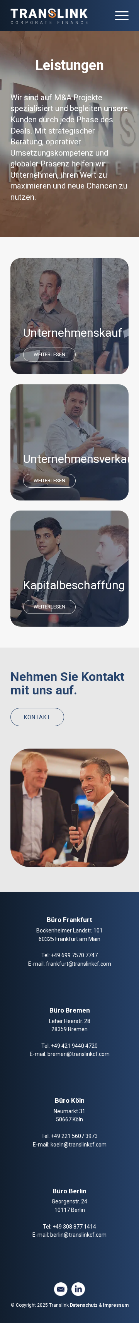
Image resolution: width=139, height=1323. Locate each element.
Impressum (116, 1305)
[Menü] (118, 15)
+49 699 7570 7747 (74, 955)
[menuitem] (118, 15)
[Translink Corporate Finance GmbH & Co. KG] (57, 15)
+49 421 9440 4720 (74, 1046)
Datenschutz (83, 1305)
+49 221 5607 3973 (74, 1136)
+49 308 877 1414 (74, 1227)
